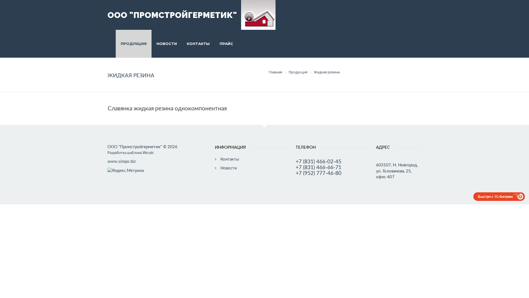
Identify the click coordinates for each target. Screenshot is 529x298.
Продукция (134, 43)
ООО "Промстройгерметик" (172, 15)
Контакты (198, 43)
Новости (166, 43)
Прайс (226, 43)
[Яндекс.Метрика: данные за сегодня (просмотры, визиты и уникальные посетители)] (125, 171)
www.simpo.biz (121, 161)
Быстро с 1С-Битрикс (495, 196)
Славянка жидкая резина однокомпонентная (167, 108)
